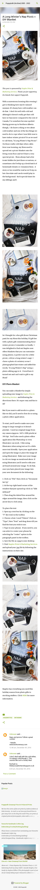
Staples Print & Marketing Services (22, 544)
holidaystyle (7, 717)
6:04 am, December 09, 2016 (19, 769)
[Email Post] (3, 715)
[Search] (37, 3)
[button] (3, 26)
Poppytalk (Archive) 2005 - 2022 (18, 3)
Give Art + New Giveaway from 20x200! (14, 861)
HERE (24, 695)
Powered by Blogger (21, 883)
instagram (17, 717)
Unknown (12, 734)
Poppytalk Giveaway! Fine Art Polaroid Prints (17, 805)
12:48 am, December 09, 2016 (20, 748)
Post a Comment (9, 774)
